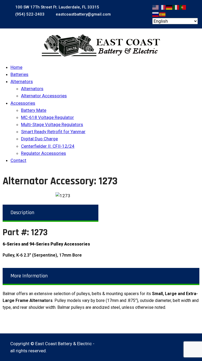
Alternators (22, 81)
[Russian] (155, 14)
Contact (18, 160)
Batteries (19, 74)
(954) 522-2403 (29, 14)
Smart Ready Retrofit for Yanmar (53, 131)
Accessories (23, 103)
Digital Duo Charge (39, 138)
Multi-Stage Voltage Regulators (52, 124)
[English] (155, 6)
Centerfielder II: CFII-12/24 (47, 146)
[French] (162, 6)
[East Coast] (101, 45)
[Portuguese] (183, 6)
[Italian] (176, 6)
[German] (169, 6)
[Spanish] (162, 14)
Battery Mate (33, 110)
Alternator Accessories (44, 95)
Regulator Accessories (43, 153)
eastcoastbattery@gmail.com (83, 14)
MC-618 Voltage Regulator (47, 117)
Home (16, 67)
